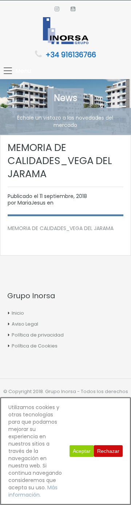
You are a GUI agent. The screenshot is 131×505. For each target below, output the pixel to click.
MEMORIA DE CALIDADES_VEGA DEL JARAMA (61, 228)
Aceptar (82, 451)
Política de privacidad (38, 334)
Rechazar (108, 451)
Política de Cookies (34, 345)
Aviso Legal (25, 324)
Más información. (32, 491)
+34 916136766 (70, 54)
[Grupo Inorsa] (65, 31)
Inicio (18, 313)
